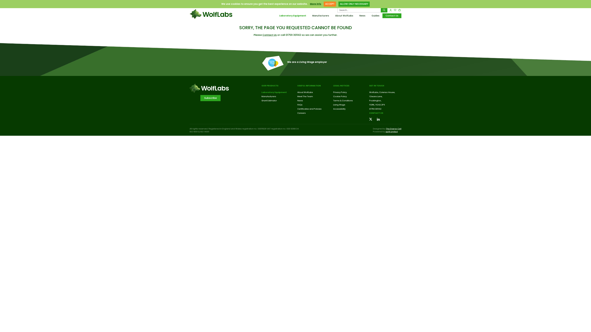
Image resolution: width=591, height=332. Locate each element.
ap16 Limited (392, 131)
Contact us (376, 113)
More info (315, 4)
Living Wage (339, 104)
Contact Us (392, 15)
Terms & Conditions (343, 100)
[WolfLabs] (215, 14)
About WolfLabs (344, 15)
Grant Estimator (269, 100)
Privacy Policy (340, 92)
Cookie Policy (340, 96)
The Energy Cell (393, 128)
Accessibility (339, 108)
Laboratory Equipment (292, 15)
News (362, 15)
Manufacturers (320, 15)
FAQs (299, 104)
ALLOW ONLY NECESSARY (354, 4)
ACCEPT (329, 4)
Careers (301, 113)
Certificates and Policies (309, 108)
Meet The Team (305, 96)
